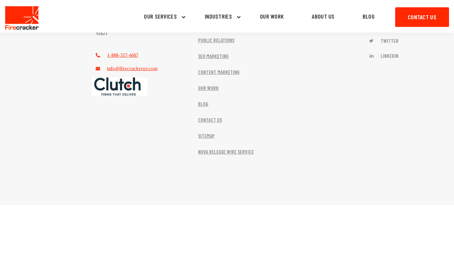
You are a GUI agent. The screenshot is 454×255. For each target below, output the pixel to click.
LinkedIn (389, 55)
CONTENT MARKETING (219, 72)
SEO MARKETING (213, 56)
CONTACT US (422, 17)
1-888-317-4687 (122, 55)
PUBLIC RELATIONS (216, 40)
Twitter (389, 41)
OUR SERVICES (160, 16)
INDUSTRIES (218, 16)
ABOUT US (323, 16)
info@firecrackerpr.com (132, 68)
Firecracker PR (22, 18)
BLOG (369, 16)
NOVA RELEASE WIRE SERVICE (226, 151)
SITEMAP (206, 135)
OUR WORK (272, 16)
